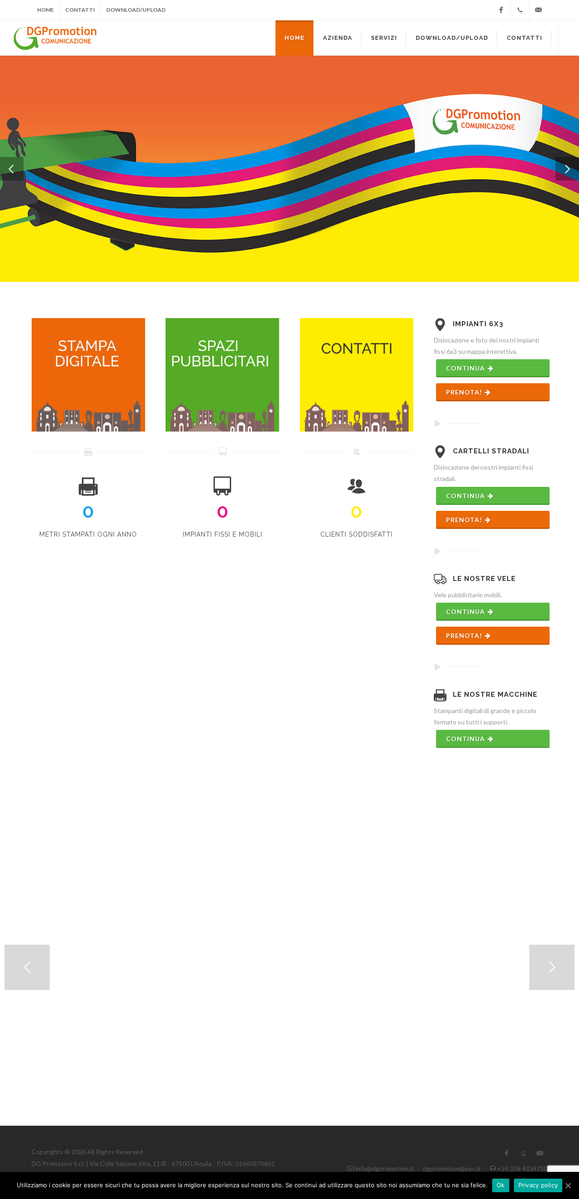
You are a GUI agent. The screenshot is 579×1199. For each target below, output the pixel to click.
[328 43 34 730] (520, 10)
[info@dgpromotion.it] (538, 10)
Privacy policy (538, 1185)
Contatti (80, 9)
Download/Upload (136, 9)
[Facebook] (501, 10)
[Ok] (567, 1185)
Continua (466, 368)
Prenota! (465, 392)
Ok (501, 1185)
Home (45, 9)
